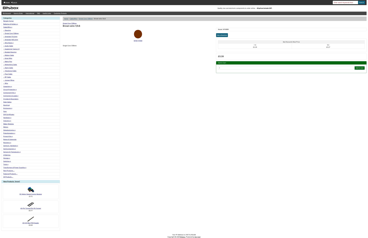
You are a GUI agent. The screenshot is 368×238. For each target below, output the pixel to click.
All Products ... (8, 177)
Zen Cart (197, 237)
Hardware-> (7, 118)
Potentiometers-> (9, 133)
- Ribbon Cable (8, 55)
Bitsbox (182, 237)
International (30, 13)
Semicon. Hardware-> (10, 146)
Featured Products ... (10, 174)
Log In (15, 2)
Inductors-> (7, 121)
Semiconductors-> (9, 149)
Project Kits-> (8, 136)
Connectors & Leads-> (10, 96)
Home (7, 2)
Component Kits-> (9, 93)
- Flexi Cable (7, 74)
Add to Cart (359, 68)
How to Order (18, 13)
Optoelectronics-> (9, 130)
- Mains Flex (7, 61)
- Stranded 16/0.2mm (10, 40)
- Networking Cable (10, 65)
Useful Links (47, 13)
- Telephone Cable (9, 71)
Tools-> (5, 164)
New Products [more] (11, 181)
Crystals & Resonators (10, 99)
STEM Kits (6, 155)
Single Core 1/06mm (86, 19)
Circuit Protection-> (10, 89)
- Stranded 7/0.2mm (10, 37)
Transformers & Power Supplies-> (14, 168)
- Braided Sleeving (9, 52)
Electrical (6, 105)
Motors (5, 127)
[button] (365, 229)
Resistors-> (7, 143)
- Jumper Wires (8, 80)
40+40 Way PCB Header (30, 223)
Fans (5, 111)
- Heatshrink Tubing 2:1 (11, 49)
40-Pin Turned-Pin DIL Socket (30, 208)
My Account (7, 13)
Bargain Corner (8, 21)
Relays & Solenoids (9, 139)
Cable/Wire (73, 19)
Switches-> (7, 161)
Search (361, 2)
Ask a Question (222, 35)
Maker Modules (8, 124)
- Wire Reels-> (8, 43)
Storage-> (6, 158)
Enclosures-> (7, 108)
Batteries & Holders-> (10, 24)
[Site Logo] (62, 8)
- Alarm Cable (8, 68)
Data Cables (7, 102)
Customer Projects (60, 13)
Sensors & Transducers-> (12, 152)
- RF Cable (7, 77)
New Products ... (8, 171)
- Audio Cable (8, 46)
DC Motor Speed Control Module (31, 194)
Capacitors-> (7, 86)
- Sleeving (7, 30)
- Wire (5, 83)
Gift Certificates (8, 114)
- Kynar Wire (7, 58)
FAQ (38, 13)
